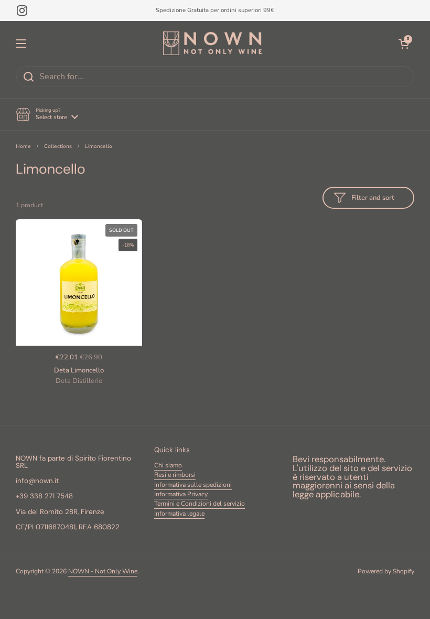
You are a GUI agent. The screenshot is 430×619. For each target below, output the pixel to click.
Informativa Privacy (181, 494)
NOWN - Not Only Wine (102, 571)
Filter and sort (372, 197)
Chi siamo (168, 465)
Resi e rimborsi (175, 475)
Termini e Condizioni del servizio (199, 503)
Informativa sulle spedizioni (193, 485)
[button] (47, 114)
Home (23, 146)
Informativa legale (179, 513)
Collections (58, 146)
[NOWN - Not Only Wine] (212, 43)
